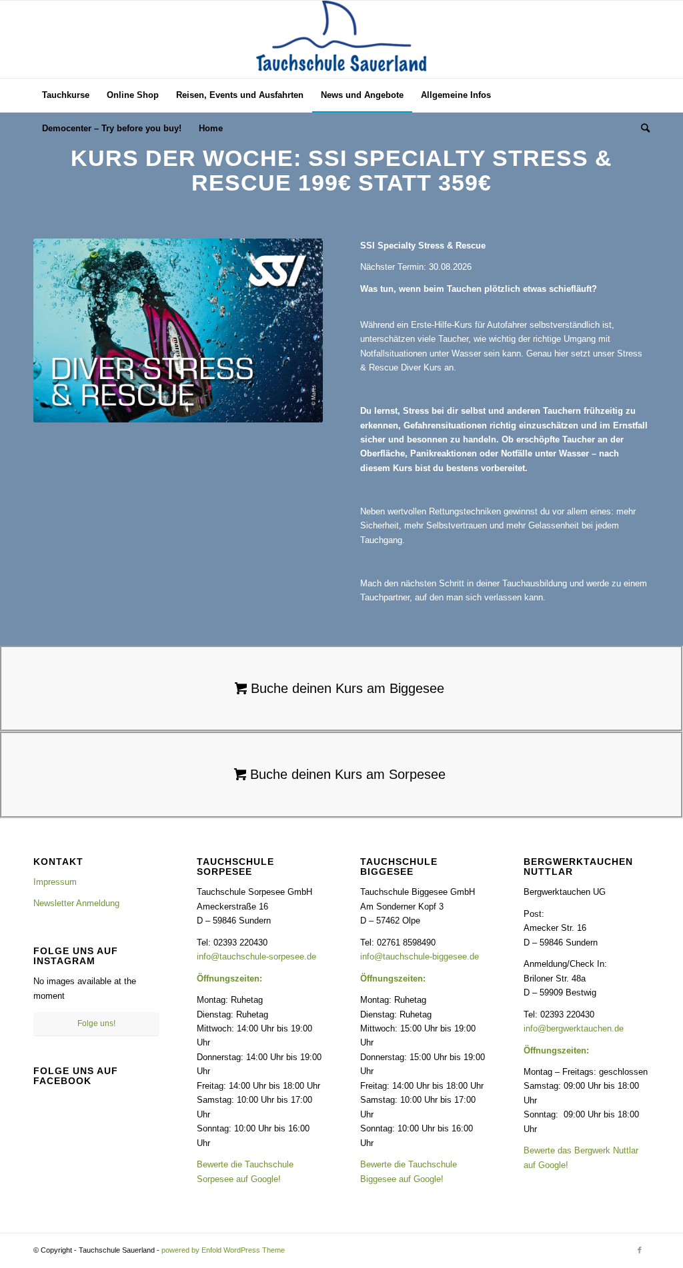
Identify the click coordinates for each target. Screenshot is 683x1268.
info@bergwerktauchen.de (574, 1028)
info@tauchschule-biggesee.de (419, 956)
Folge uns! (96, 1023)
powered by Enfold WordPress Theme (223, 1250)
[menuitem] (65, 95)
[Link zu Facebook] (640, 1250)
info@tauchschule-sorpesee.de (256, 956)
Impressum (55, 882)
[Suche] (641, 128)
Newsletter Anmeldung (76, 903)
